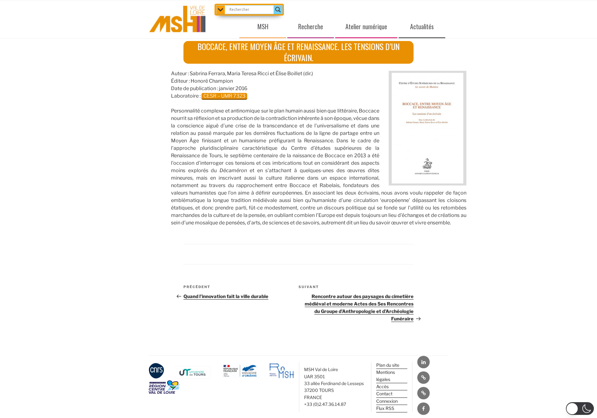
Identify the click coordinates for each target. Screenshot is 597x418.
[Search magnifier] (278, 9)
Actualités (422, 26)
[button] (580, 408)
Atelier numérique (366, 26)
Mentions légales (385, 376)
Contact (384, 393)
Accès (382, 386)
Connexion (387, 401)
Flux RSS (385, 408)
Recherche (310, 26)
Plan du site (387, 365)
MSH (262, 26)
